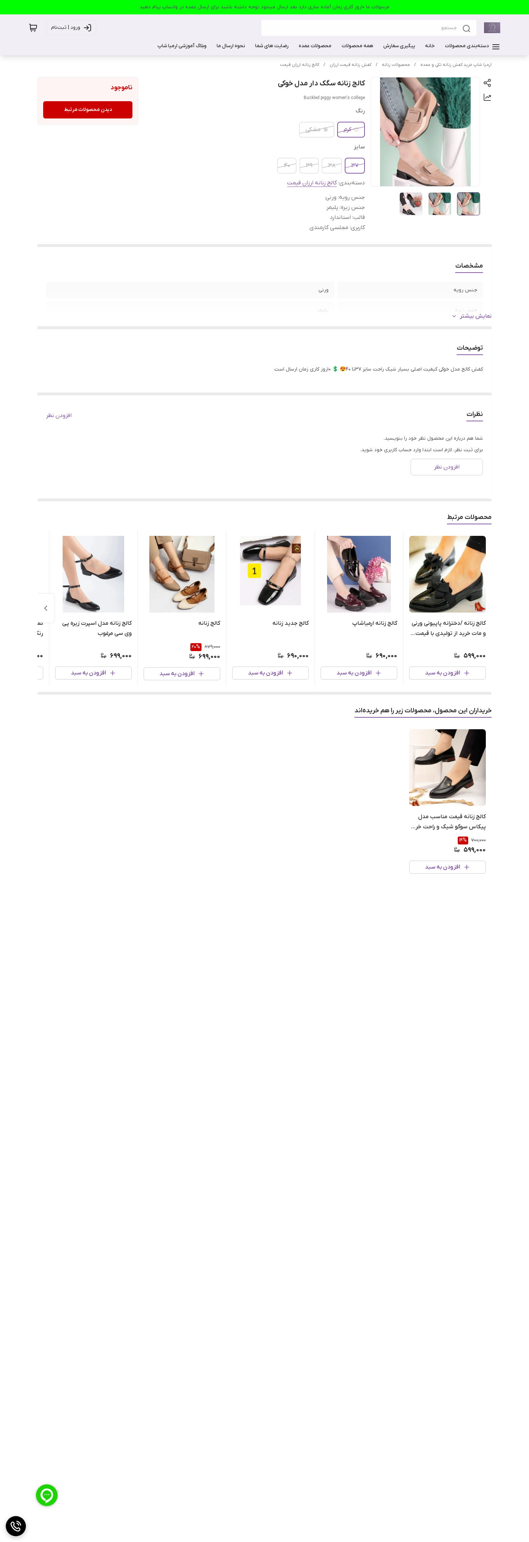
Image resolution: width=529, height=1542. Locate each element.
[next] (45, 608)
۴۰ (287, 165)
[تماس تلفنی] (16, 1526)
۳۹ (309, 165)
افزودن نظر (59, 415)
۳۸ (331, 165)
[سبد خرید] (33, 27)
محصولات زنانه (396, 65)
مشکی (313, 129)
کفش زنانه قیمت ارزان (350, 65)
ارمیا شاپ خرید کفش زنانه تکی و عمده (456, 65)
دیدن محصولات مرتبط (88, 109)
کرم (347, 129)
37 (354, 165)
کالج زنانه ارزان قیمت (299, 65)
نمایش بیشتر (476, 316)
